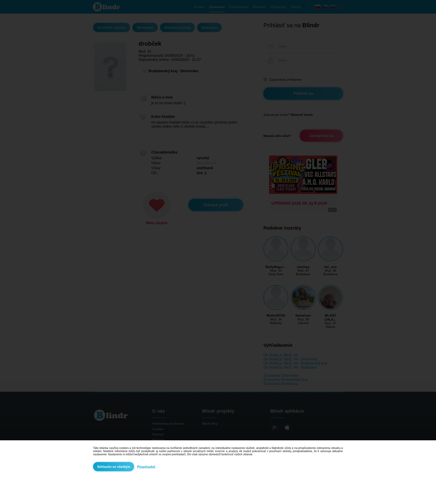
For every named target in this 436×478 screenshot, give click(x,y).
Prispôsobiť (146, 466)
